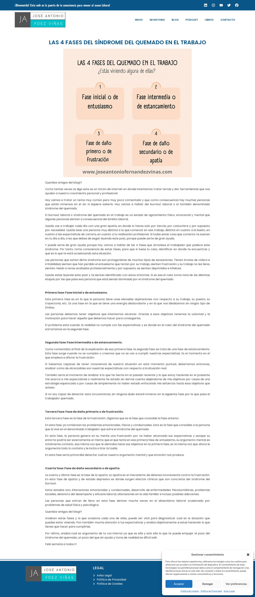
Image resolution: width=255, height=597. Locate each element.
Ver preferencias (236, 584)
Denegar (207, 584)
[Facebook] (236, 5)
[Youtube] (221, 5)
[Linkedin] (205, 5)
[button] (248, 554)
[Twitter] (229, 5)
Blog (175, 20)
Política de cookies (190, 591)
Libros (209, 20)
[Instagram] (213, 5)
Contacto (227, 20)
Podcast (192, 20)
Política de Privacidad (211, 591)
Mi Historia (157, 20)
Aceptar (179, 584)
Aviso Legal (229, 591)
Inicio (139, 20)
